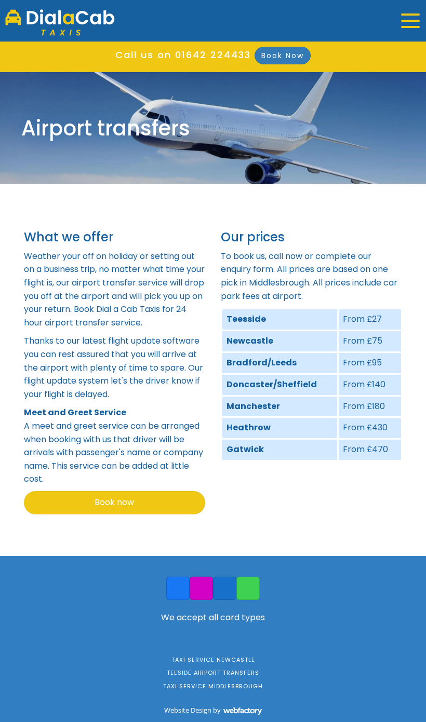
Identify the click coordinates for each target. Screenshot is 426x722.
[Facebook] (178, 588)
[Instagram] (201, 588)
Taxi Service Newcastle (213, 660)
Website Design (187, 710)
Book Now (282, 55)
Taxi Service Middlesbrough (213, 686)
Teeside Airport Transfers (213, 673)
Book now (114, 502)
